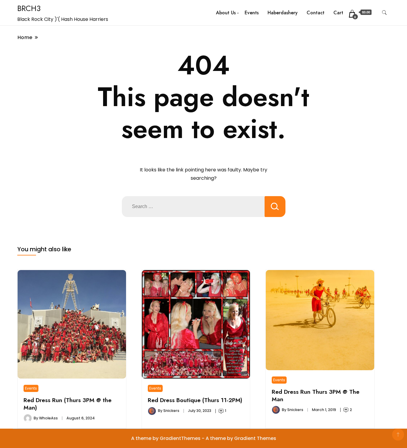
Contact (315, 12)
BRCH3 (29, 8)
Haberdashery (283, 12)
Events (252, 12)
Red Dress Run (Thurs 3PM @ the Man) (67, 403)
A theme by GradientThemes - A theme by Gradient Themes (203, 438)
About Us (226, 12)
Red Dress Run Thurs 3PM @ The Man (315, 395)
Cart (338, 12)
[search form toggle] (384, 12)
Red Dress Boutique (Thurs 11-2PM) (195, 400)
